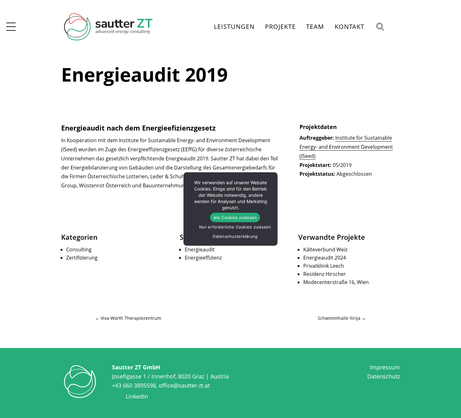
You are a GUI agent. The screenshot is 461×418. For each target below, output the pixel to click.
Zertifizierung (82, 257)
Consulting (79, 249)
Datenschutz (383, 376)
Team (315, 26)
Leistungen (234, 26)
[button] (382, 26)
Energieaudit (200, 249)
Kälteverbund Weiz (325, 249)
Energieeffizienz (203, 257)
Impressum (385, 367)
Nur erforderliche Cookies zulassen (235, 226)
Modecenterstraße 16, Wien (336, 282)
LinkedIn (137, 396)
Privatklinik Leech (323, 265)
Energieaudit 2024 (324, 257)
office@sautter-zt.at (184, 385)
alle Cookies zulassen (235, 217)
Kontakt (349, 26)
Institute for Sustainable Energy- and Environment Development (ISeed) (346, 146)
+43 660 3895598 (134, 385)
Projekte (280, 26)
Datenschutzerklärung (235, 236)
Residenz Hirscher (324, 274)
